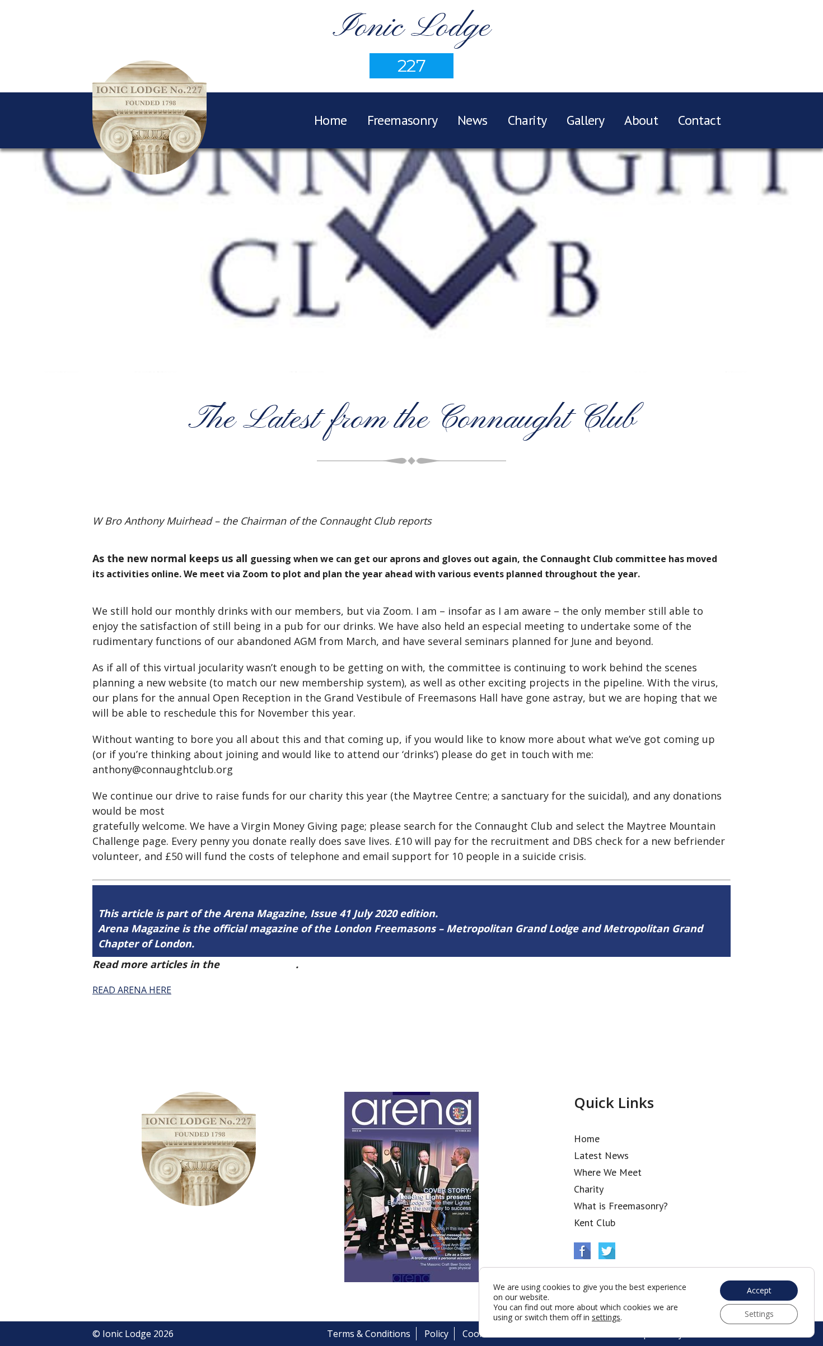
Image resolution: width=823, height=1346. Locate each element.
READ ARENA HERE (131, 990)
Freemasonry (402, 120)
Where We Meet (608, 1172)
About (641, 120)
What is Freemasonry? (621, 1205)
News (472, 120)
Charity (527, 120)
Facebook (582, 1250)
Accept (759, 1290)
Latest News (601, 1155)
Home (330, 120)
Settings (759, 1313)
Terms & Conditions (368, 1334)
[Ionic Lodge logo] (149, 119)
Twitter (606, 1250)
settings (606, 1317)
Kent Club (594, 1222)
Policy (436, 1334)
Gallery (585, 120)
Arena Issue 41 (259, 964)
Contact (699, 120)
